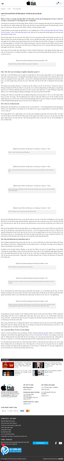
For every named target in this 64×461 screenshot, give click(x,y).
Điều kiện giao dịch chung (8, 421)
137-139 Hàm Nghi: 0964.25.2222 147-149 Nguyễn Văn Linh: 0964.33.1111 (30, 397)
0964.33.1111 (27, 404)
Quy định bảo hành (6, 432)
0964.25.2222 (27, 389)
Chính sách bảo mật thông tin (9, 423)
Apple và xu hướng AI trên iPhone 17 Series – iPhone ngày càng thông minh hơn (53, 364)
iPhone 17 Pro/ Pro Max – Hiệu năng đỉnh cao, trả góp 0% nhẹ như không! (23, 372)
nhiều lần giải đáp (43, 333)
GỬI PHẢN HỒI (40, 443)
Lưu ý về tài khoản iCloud (7, 434)
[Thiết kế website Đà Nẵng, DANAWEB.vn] (60, 458)
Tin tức (9, 8)
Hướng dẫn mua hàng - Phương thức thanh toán (14, 436)
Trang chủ (3, 8)
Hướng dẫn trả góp (6, 429)
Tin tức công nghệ (16, 8)
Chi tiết (16, 367)
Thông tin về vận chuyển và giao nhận (11, 425)
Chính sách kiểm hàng (7, 427)
